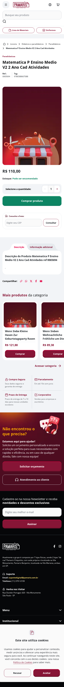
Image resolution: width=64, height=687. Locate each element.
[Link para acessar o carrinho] (58, 4)
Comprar (20, 353)
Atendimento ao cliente (34, 479)
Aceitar (46, 672)
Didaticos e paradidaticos (33, 44)
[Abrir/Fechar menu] (5, 4)
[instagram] (60, 546)
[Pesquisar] (4, 21)
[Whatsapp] (26, 281)
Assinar (32, 524)
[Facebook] (36, 281)
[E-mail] (41, 281)
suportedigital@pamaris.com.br (23, 577)
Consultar (51, 222)
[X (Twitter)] (31, 281)
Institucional (10, 621)
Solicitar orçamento (32, 466)
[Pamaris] (11, 546)
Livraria (13, 44)
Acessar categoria (46, 366)
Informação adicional (41, 247)
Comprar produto (32, 201)
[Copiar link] (21, 281)
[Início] (4, 44)
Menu (6, 610)
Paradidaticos (54, 44)
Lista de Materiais (20, 30)
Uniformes (50, 30)
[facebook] (54, 546)
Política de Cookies (22, 662)
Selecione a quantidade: (18, 189)
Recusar (17, 672)
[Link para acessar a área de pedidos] (50, 4)
